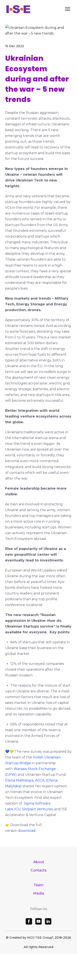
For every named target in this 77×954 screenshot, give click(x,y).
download (27, 831)
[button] (29, 921)
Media (38, 893)
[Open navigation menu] (67, 9)
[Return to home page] (18, 9)
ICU (17, 809)
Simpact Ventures (37, 809)
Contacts (39, 870)
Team (39, 885)
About (38, 862)
